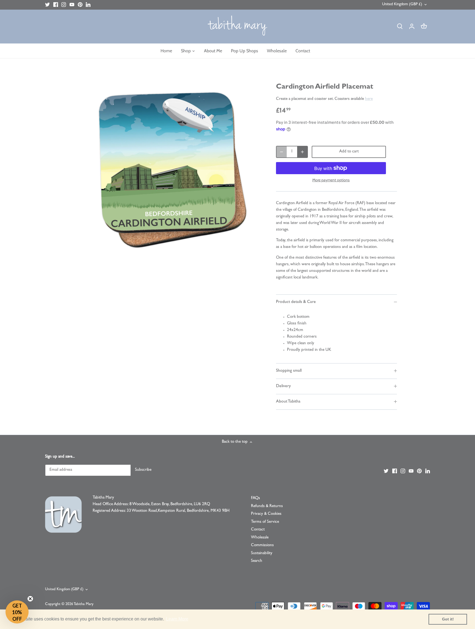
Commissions (262, 545)
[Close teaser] (30, 598)
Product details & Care (296, 302)
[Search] (400, 26)
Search (256, 561)
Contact (258, 530)
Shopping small (289, 371)
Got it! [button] (448, 619)
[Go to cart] (424, 26)
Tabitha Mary (83, 604)
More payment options (331, 180)
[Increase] (302, 152)
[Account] (412, 26)
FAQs (255, 498)
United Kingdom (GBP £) (402, 4)
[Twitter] (47, 5)
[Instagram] (63, 5)
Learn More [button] (177, 619)
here (369, 99)
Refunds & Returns (267, 506)
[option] (170, 169)
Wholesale (260, 538)
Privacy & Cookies (266, 514)
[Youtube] (72, 5)
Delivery (283, 386)
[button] (17, 611)
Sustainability (261, 553)
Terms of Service (265, 522)
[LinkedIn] (88, 5)
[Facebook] (55, 5)
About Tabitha (288, 402)
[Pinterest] (80, 5)
